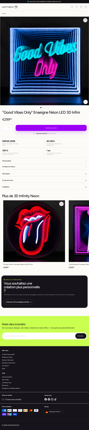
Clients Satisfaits (7, 377)
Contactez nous (6, 382)
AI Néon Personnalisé (8, 354)
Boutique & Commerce (8, 363)
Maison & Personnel (7, 360)
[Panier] (81, 7)
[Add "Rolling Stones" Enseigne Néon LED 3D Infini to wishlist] (61, 204)
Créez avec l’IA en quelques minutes (17, 302)
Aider (3, 368)
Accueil (4, 13)
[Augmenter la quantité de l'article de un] (13, 128)
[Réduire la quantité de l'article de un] (4, 128)
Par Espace (5, 366)
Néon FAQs (5, 380)
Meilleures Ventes (7, 357)
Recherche (5, 385)
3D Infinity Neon (26, 196)
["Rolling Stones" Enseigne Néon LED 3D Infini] (34, 235)
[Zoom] (85, 102)
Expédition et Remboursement (11, 388)
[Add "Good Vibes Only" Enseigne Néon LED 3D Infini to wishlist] (85, 20)
